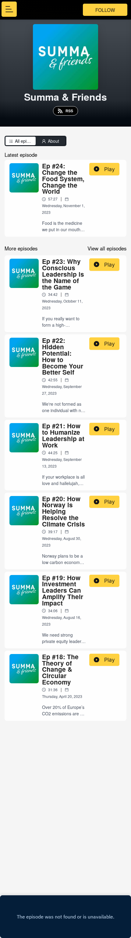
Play (109, 169)
